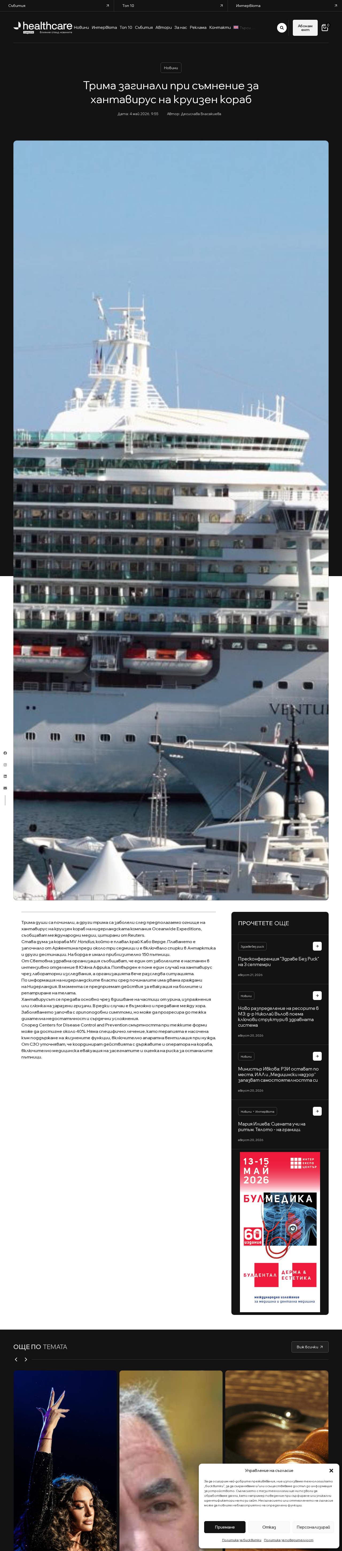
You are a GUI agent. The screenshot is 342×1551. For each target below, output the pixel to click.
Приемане (225, 1527)
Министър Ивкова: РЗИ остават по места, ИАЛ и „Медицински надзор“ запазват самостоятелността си (278, 1074)
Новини (171, 67)
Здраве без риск (252, 946)
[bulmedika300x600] (280, 1232)
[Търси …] (258, 28)
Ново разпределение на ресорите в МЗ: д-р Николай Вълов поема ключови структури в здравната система (278, 1016)
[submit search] (282, 28)
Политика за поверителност (288, 1540)
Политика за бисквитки (241, 1540)
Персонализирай (313, 1527)
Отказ (269, 1527)
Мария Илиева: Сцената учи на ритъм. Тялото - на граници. (271, 1126)
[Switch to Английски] (236, 27)
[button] (331, 1470)
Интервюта (264, 1112)
